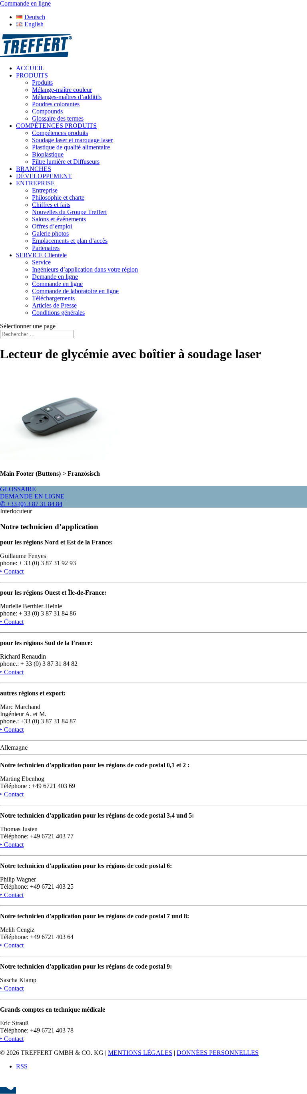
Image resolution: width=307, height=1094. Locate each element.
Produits (42, 82)
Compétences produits (60, 132)
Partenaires (46, 247)
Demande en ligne (55, 276)
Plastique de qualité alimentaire (71, 147)
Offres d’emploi (52, 226)
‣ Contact (12, 571)
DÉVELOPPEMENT (44, 176)
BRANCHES (33, 168)
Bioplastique (48, 154)
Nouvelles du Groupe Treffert (69, 211)
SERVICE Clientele (41, 255)
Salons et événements (59, 219)
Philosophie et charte (58, 197)
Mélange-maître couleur (62, 89)
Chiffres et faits (51, 204)
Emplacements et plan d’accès (70, 240)
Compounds (47, 111)
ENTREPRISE (35, 183)
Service (41, 262)
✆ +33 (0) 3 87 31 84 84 (31, 503)
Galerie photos (50, 233)
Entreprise (45, 190)
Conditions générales (58, 312)
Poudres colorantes (56, 104)
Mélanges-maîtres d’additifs (67, 96)
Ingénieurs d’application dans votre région (85, 269)
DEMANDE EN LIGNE (32, 496)
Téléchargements (53, 298)
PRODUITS (32, 75)
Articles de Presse (54, 305)
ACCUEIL (30, 68)
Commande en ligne (57, 283)
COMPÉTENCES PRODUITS (56, 125)
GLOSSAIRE (18, 489)
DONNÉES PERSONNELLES (218, 1052)
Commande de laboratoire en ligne (75, 291)
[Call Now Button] (8, 1090)
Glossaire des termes (58, 118)
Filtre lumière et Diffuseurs (66, 161)
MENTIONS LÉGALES (140, 1052)
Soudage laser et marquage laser (72, 140)
